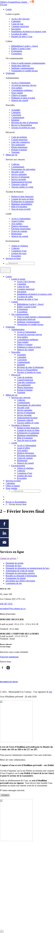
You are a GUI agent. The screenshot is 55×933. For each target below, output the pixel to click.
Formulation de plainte (16, 578)
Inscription (16, 29)
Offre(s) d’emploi (8, 2)
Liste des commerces (20, 142)
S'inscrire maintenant (9, 657)
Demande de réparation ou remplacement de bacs (27, 568)
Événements (16, 51)
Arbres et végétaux (19, 246)
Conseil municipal (19, 139)
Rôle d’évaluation (19, 206)
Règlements (16, 234)
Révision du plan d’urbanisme (24, 122)
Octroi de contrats (19, 231)
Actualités (15, 110)
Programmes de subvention (23, 169)
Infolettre (15, 120)
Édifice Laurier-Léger (21, 48)
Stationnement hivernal (21, 182)
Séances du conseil (19, 100)
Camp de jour (17, 24)
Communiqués (17, 117)
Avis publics (16, 88)
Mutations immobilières (21, 204)
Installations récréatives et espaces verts (28, 31)
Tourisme (15, 152)
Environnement (18, 465)
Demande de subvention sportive (20, 573)
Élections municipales (21, 229)
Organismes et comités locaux (24, 70)
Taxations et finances (20, 425)
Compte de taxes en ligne (22, 199)
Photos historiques (19, 147)
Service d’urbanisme (20, 177)
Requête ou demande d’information (21, 576)
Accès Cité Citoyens (20, 19)
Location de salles (19, 34)
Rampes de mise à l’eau (21, 36)
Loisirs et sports (18, 279)
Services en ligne (13, 258)
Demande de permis (14, 563)
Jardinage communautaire (22, 68)
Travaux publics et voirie (22, 187)
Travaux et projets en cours (23, 127)
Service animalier (19, 174)
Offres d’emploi (13, 486)
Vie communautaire (20, 314)
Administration (18, 329)
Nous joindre (21, 2)
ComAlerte (16, 115)
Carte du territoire (19, 137)
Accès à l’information (20, 83)
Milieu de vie (11, 155)
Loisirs (9, 9)
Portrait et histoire (19, 149)
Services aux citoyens (20, 397)
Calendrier (16, 21)
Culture (14, 301)
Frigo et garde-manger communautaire (28, 63)
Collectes (15, 164)
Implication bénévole (20, 65)
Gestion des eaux (19, 253)
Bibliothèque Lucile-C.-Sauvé (24, 46)
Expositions (16, 53)
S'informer (10, 73)
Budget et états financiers (22, 196)
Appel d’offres (17, 221)
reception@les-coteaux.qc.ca (13, 608)
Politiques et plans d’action (23, 98)
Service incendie (18, 179)
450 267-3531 (6, 604)
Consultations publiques (22, 90)
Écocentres (16, 256)
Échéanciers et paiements (22, 201)
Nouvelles (15, 352)
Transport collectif (19, 184)
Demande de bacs (13, 565)
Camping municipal (20, 26)
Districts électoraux (19, 226)
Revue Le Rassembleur (21, 125)
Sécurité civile (17, 172)
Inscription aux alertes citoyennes (20, 581)
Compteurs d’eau (19, 251)
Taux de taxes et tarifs (21, 209)
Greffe (14, 443)
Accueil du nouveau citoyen (23, 85)
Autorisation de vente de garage (20, 570)
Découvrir (15, 375)
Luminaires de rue (14, 583)
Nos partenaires (18, 144)
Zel (50, 692)
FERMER (5, 795)
